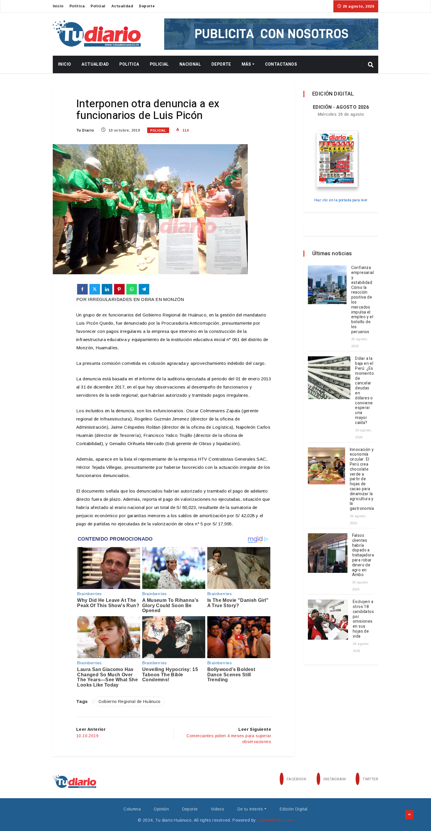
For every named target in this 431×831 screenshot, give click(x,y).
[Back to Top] (409, 815)
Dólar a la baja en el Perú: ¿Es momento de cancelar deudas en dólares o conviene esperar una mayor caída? (364, 390)
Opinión (161, 809)
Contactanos (281, 64)
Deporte (147, 6)
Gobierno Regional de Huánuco (129, 701)
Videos (217, 809)
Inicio (58, 6)
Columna (132, 809)
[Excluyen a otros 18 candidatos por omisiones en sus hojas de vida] (328, 620)
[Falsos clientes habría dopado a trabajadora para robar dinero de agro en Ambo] (327, 553)
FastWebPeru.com (275, 820)
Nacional (190, 64)
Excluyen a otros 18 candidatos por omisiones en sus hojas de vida (363, 619)
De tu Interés (250, 809)
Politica (77, 6)
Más (246, 64)
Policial (98, 6)
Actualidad (122, 6)
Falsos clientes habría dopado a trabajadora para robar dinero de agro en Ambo (363, 555)
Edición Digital (294, 809)
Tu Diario (85, 130)
